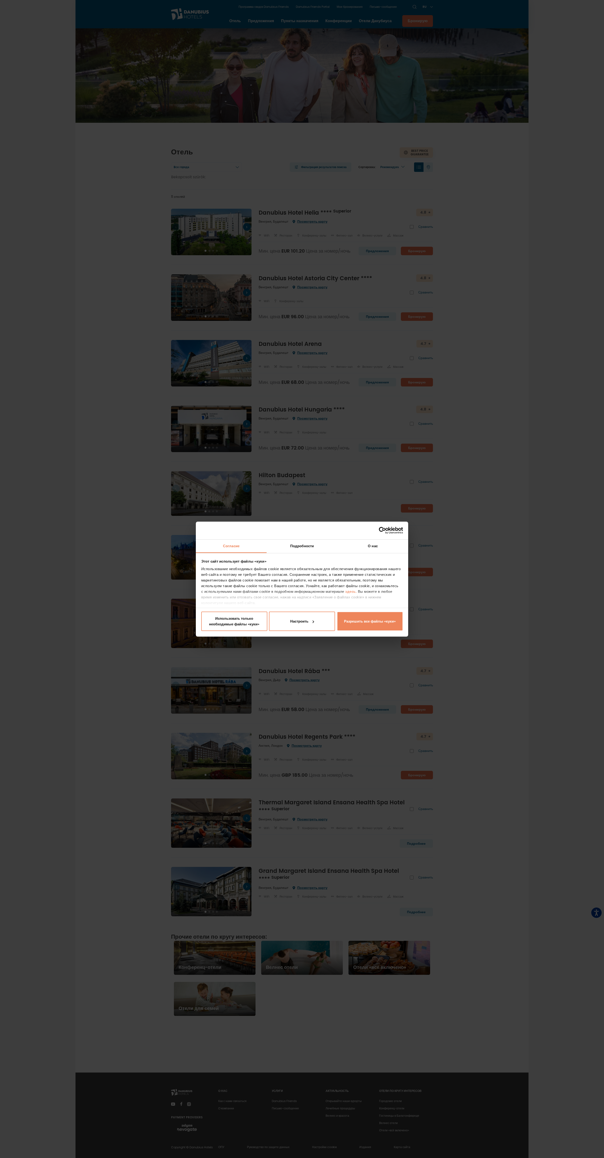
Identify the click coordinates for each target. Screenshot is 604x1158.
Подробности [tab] (302, 546)
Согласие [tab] (231, 546)
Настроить (299, 621)
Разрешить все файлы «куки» (370, 621)
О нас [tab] (373, 546)
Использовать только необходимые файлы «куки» (234, 621)
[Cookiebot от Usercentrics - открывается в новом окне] (382, 530)
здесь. (351, 591)
